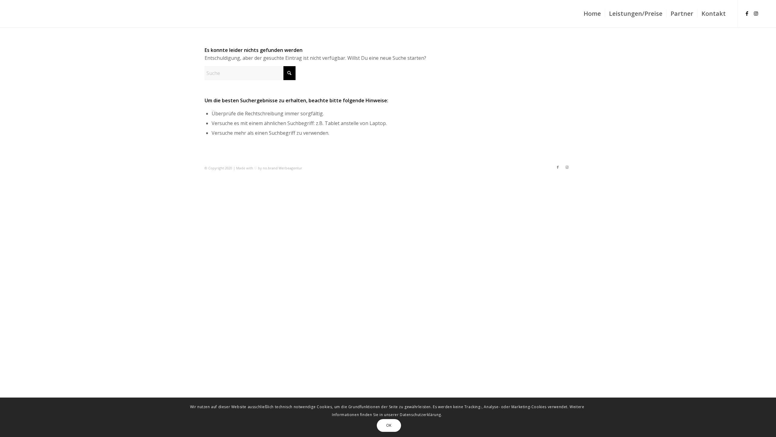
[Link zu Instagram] (756, 13)
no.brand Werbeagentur (282, 168)
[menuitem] (592, 13)
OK (389, 425)
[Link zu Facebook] (746, 13)
